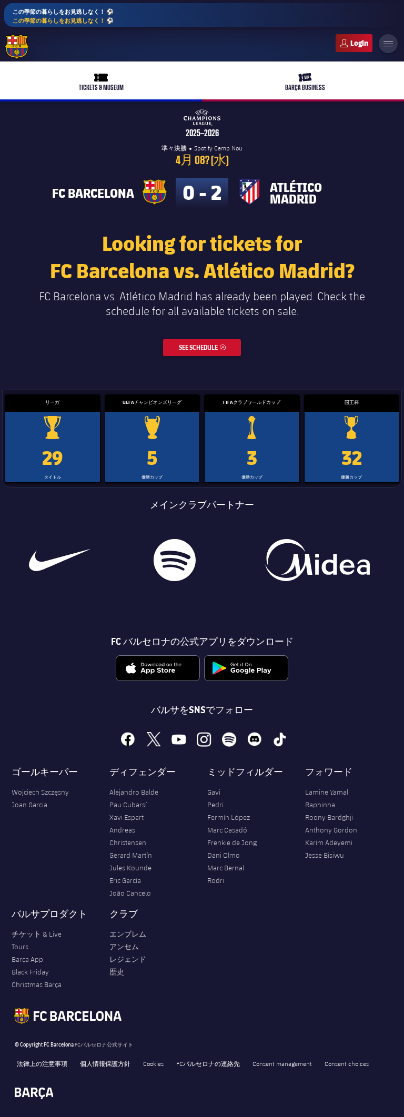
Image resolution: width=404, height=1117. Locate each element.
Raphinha (320, 804)
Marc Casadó (227, 830)
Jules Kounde (130, 868)
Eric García (125, 880)
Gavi (213, 792)
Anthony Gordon (331, 830)
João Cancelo (130, 893)
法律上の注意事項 (42, 1063)
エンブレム (127, 934)
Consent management (282, 1063)
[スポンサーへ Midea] (317, 560)
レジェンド (127, 959)
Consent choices (347, 1063)
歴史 (116, 972)
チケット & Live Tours (37, 940)
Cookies (153, 1063)
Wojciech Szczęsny (40, 792)
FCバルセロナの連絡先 (208, 1063)
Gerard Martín (130, 855)
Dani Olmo (223, 855)
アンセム (124, 946)
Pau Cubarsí (128, 804)
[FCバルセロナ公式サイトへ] (16, 46)
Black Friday (30, 972)
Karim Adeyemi (328, 842)
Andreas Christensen (127, 836)
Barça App (27, 959)
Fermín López (228, 817)
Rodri (215, 880)
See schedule (210, 347)
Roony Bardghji (329, 817)
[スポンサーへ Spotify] (175, 560)
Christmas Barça (37, 984)
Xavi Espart (126, 817)
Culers (354, 43)
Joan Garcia (29, 804)
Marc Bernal (225, 868)
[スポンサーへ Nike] (59, 560)
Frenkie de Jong (232, 842)
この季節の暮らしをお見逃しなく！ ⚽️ (63, 15)
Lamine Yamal (326, 792)
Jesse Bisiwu (324, 855)
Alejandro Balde (133, 792)
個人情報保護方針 (105, 1063)
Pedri (215, 804)
